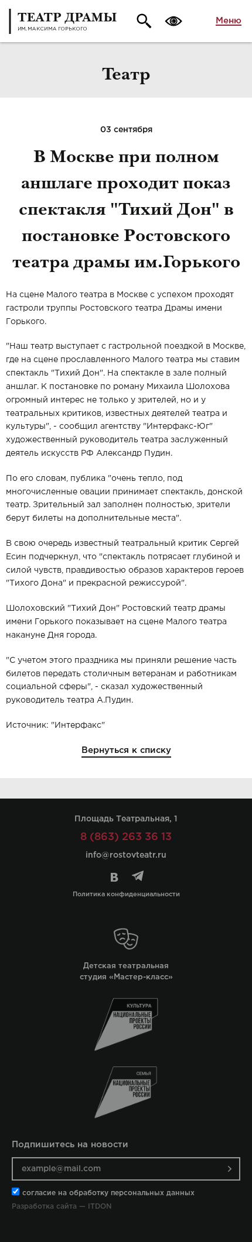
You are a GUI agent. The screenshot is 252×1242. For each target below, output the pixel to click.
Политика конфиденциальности (126, 894)
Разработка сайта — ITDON (61, 1206)
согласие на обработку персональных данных (108, 1193)
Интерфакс (78, 725)
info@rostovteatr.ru (126, 855)
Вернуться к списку (126, 750)
